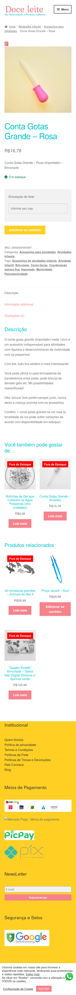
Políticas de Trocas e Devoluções (27, 760)
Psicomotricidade (16, 274)
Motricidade (44, 269)
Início (12, 26)
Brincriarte (22, 265)
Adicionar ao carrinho (25, 230)
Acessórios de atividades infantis (34, 261)
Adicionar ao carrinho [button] (55, 609)
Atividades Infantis (30, 26)
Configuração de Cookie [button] (18, 989)
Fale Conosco (14, 764)
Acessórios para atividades (37, 252)
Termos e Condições (18, 750)
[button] (6, 44)
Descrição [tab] (11, 293)
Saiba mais (33, 974)
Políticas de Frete (16, 755)
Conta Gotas (39, 265)
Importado (28, 269)
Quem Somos (13, 739)
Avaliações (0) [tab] (14, 315)
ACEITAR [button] (43, 989)
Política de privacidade (20, 744)
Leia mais (20, 523)
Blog (7, 769)
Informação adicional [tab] (18, 304)
